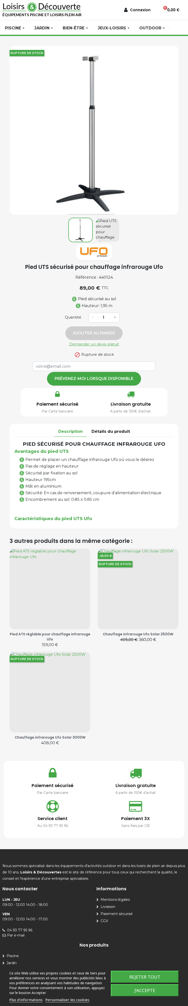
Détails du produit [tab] (111, 431)
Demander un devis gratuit (94, 344)
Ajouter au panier (94, 333)
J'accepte (144, 990)
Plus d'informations (26, 999)
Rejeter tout (144, 977)
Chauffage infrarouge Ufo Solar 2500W (138, 634)
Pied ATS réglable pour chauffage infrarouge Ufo (50, 637)
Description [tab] (70, 431)
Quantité (73, 317)
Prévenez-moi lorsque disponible (94, 378)
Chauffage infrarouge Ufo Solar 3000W (50, 737)
